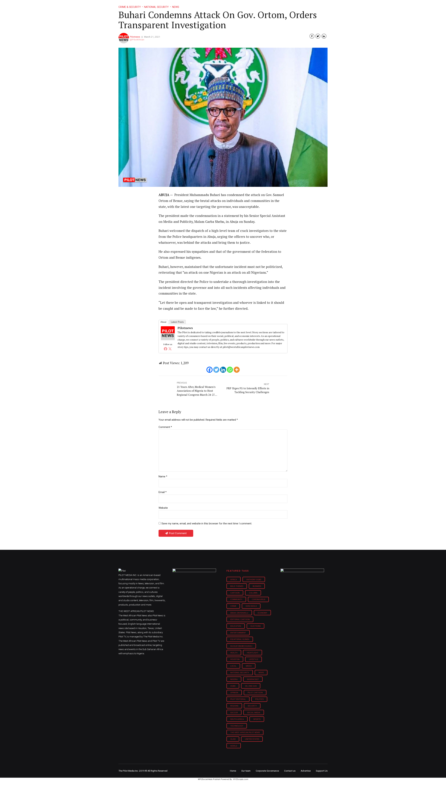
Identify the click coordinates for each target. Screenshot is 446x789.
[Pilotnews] (168, 339)
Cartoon (235, 593)
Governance (272, 5)
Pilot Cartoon (255, 693)
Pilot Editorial (238, 699)
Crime (233, 606)
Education (235, 626)
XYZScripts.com (240, 779)
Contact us (289, 770)
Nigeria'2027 (253, 679)
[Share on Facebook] (312, 36)
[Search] (325, 2)
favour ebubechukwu (241, 646)
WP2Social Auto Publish (209, 779)
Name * (163, 476)
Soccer (234, 713)
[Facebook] (165, 349)
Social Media (253, 713)
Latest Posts (177, 322)
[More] (237, 370)
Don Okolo (251, 606)
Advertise (306, 770)
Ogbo (233, 686)
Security (252, 706)
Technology (236, 726)
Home (198, 5)
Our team (246, 770)
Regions (234, 706)
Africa (233, 580)
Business (215, 5)
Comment (165, 427)
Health (233, 653)
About (163, 322)
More (291, 5)
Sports (256, 719)
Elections (256, 626)
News (261, 672)
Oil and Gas (251, 686)
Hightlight (252, 653)
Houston (235, 659)
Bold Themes (236, 586)
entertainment (238, 633)
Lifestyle (234, 5)
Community (236, 599)
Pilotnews (135, 36)
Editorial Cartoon (240, 619)
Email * (163, 492)
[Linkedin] (223, 370)
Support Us (308, 5)
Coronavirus (258, 599)
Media (249, 666)
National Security (239, 672)
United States (252, 739)
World (233, 746)
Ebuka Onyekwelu (239, 613)
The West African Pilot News (245, 732)
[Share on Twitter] (318, 36)
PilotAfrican (138, 39)
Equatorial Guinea (239, 639)
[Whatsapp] (230, 370)
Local (233, 666)
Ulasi (233, 739)
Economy (262, 613)
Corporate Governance (267, 770)
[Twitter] (170, 349)
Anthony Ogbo (253, 580)
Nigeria (234, 679)
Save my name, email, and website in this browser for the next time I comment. (207, 523)
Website (163, 507)
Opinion (252, 5)
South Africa (237, 719)
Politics (259, 699)
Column (253, 593)
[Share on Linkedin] (324, 36)
